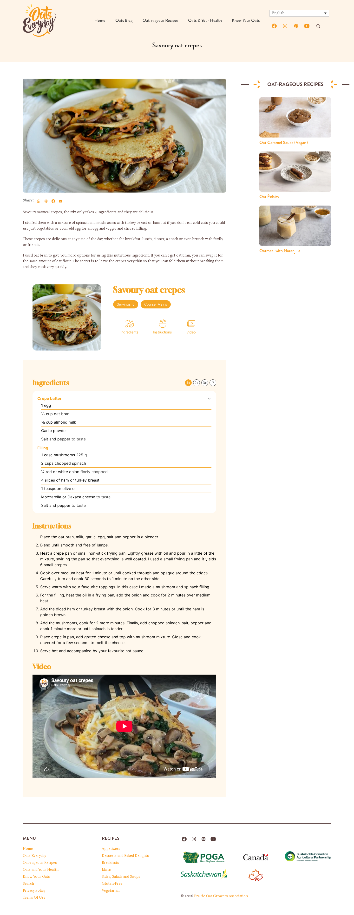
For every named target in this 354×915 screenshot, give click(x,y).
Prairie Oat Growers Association (221, 896)
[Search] (318, 26)
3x (205, 383)
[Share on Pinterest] (46, 201)
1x (188, 383)
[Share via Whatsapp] (38, 201)
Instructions (162, 332)
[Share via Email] (60, 201)
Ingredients (129, 332)
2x (196, 383)
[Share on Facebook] (53, 201)
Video (191, 332)
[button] (209, 398)
